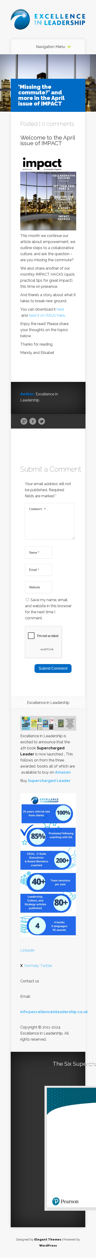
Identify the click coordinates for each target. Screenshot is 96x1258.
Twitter (41, 421)
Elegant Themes (47, 1239)
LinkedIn (27, 950)
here (60, 309)
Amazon (63, 772)
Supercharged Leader (49, 780)
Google (23, 421)
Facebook (32, 421)
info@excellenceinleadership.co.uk (54, 1012)
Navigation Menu (50, 47)
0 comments (58, 123)
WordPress (48, 1245)
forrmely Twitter (36, 965)
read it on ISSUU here (47, 315)
